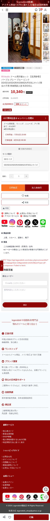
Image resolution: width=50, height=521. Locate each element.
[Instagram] (14, 497)
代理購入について (10, 462)
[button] (11, 176)
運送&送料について (10, 465)
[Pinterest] (21, 497)
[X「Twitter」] (35, 497)
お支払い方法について (12, 468)
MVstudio (5, 77)
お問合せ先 (7, 457)
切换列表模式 (26, 149)
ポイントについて (10, 459)
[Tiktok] (28, 497)
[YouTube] (7, 497)
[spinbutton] (19, 176)
